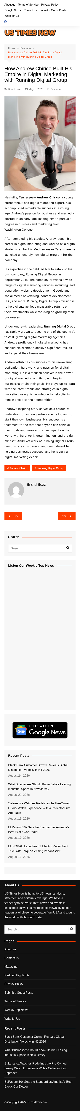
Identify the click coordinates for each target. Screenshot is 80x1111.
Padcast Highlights (16, 975)
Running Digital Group (50, 468)
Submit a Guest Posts (52, 10)
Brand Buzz (15, 89)
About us (9, 4)
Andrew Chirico (19, 468)
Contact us (30, 10)
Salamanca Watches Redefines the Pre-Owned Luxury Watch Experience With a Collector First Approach (39, 808)
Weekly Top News (16, 1010)
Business (55, 89)
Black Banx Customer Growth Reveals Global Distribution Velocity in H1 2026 (38, 768)
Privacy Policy (50, 4)
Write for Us (11, 15)
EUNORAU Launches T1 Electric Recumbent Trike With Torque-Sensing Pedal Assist (38, 849)
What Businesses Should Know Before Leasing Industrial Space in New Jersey (39, 787)
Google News (12, 10)
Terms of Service (28, 4)
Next (64, 516)
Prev (15, 516)
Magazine (10, 966)
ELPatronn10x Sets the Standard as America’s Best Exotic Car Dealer (38, 830)
